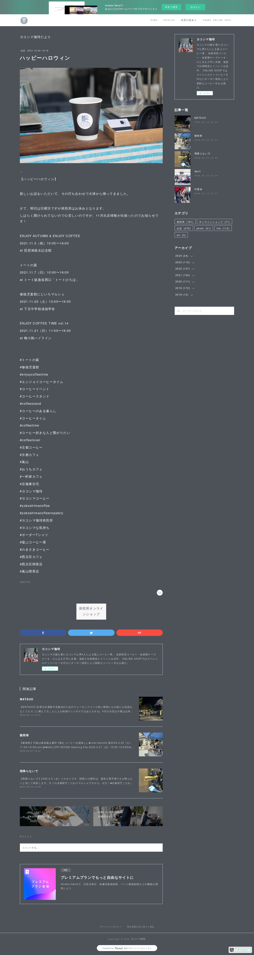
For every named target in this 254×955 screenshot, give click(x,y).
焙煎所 (185, 221)
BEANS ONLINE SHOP (217, 20)
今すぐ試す (171, 7)
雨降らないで (29, 771)
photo (203, 228)
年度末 (198, 189)
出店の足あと (189, 20)
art (181, 235)
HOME (154, 20)
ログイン (195, 7)
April (197, 171)
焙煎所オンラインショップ (91, 611)
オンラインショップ (214, 221)
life (223, 228)
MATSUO (26, 699)
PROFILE (169, 20)
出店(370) (25, 582)
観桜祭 (24, 735)
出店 (23, 50)
